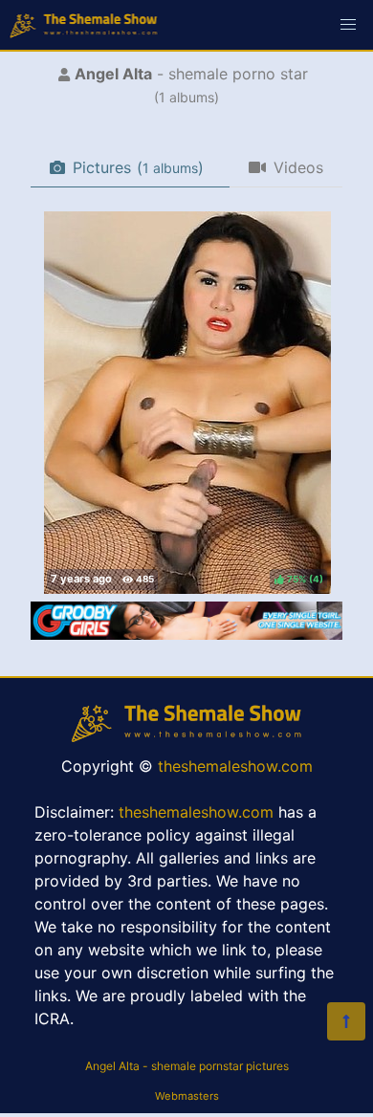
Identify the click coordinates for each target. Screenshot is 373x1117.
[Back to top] (346, 1021)
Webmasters (187, 1096)
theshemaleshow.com (235, 766)
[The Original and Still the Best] (186, 634)
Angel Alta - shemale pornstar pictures (187, 1066)
